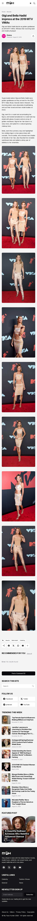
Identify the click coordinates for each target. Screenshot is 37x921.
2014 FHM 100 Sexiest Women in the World (23, 766)
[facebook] (4, 867)
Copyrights (30, 912)
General (4, 883)
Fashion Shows (24, 879)
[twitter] (9, 867)
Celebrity (22, 640)
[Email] (23, 646)
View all (29, 653)
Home (3, 11)
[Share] (33, 36)
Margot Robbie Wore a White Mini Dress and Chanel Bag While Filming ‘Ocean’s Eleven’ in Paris (23, 777)
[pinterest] (15, 867)
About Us (5, 912)
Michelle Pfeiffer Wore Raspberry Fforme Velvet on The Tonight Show (22, 802)
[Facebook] (9, 646)
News (21, 883)
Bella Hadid (15, 640)
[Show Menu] (3, 3)
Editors (12, 912)
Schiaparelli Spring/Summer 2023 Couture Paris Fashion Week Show (22, 742)
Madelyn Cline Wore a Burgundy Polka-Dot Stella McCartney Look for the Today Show (23, 790)
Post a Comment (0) (18, 673)
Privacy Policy (21, 912)
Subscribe (29, 894)
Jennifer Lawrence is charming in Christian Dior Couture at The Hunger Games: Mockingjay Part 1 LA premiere (23, 730)
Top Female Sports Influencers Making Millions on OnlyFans (23, 719)
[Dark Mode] (30, 3)
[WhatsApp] (18, 646)
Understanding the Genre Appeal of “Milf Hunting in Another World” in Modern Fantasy (22, 754)
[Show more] (27, 646)
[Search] (34, 3)
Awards (9, 11)
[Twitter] (13, 646)
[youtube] (20, 867)
